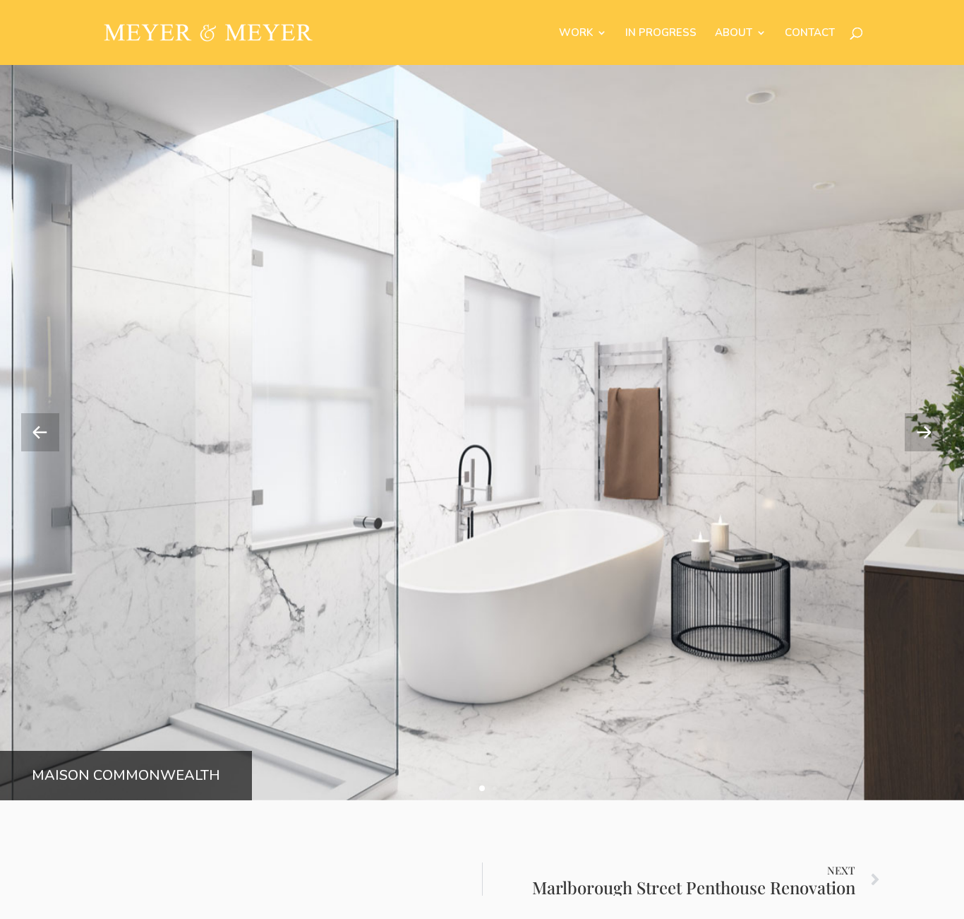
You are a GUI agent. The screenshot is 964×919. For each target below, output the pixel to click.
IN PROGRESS (661, 34)
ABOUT (733, 34)
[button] (924, 432)
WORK (576, 34)
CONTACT (810, 34)
